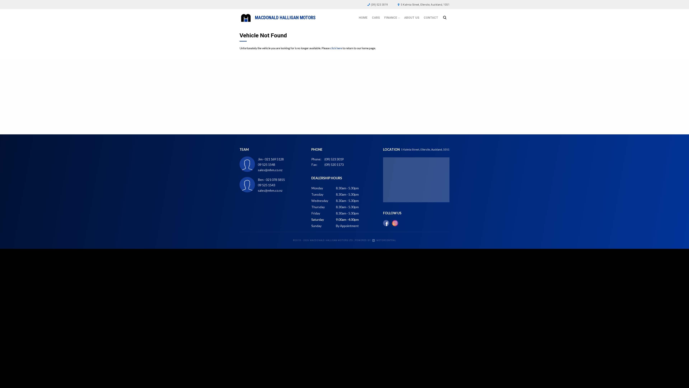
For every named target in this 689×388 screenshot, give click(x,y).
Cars (376, 17)
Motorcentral (386, 240)
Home (363, 17)
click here (336, 48)
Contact (431, 17)
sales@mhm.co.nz (270, 170)
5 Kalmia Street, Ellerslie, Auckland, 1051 (425, 4)
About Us (412, 17)
